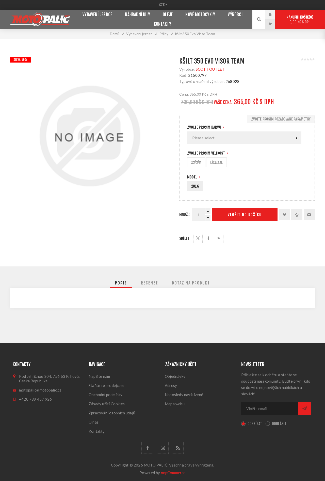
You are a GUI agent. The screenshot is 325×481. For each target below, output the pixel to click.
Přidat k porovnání (296, 214)
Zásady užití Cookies (107, 403)
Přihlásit (274, 14)
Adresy (171, 385)
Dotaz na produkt (191, 282)
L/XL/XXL (216, 162)
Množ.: (184, 214)
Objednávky (175, 376)
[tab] (121, 283)
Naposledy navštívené (184, 394)
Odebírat (255, 423)
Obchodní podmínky (105, 394)
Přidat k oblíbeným (284, 214)
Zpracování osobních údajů (112, 413)
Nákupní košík (299, 19)
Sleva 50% (20, 60)
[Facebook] (147, 448)
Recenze (149, 282)
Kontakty (97, 431)
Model (192, 177)
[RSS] (178, 448)
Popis (121, 282)
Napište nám (99, 376)
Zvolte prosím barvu (204, 127)
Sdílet (184, 238)
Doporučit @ (309, 214)
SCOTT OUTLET (210, 69)
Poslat (304, 408)
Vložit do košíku (245, 214)
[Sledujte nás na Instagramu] (163, 448)
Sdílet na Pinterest (218, 238)
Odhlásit (279, 423)
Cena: (184, 94)
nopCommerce (173, 472)
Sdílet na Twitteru (198, 238)
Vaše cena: (223, 102)
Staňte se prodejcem (106, 385)
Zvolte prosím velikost (206, 153)
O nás (94, 422)
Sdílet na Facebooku (208, 238)
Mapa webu (175, 403)
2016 (195, 186)
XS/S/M (196, 162)
